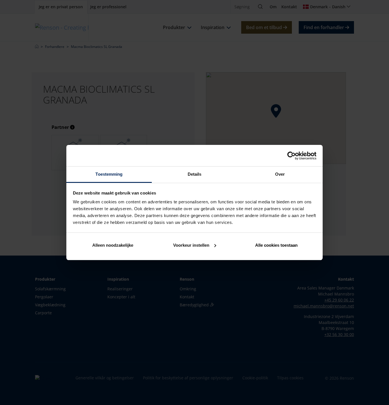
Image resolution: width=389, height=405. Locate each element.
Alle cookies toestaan (276, 245)
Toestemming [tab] (108, 174)
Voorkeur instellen (191, 245)
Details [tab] (195, 174)
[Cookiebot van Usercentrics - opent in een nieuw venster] (291, 155)
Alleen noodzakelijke (112, 245)
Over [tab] (280, 174)
